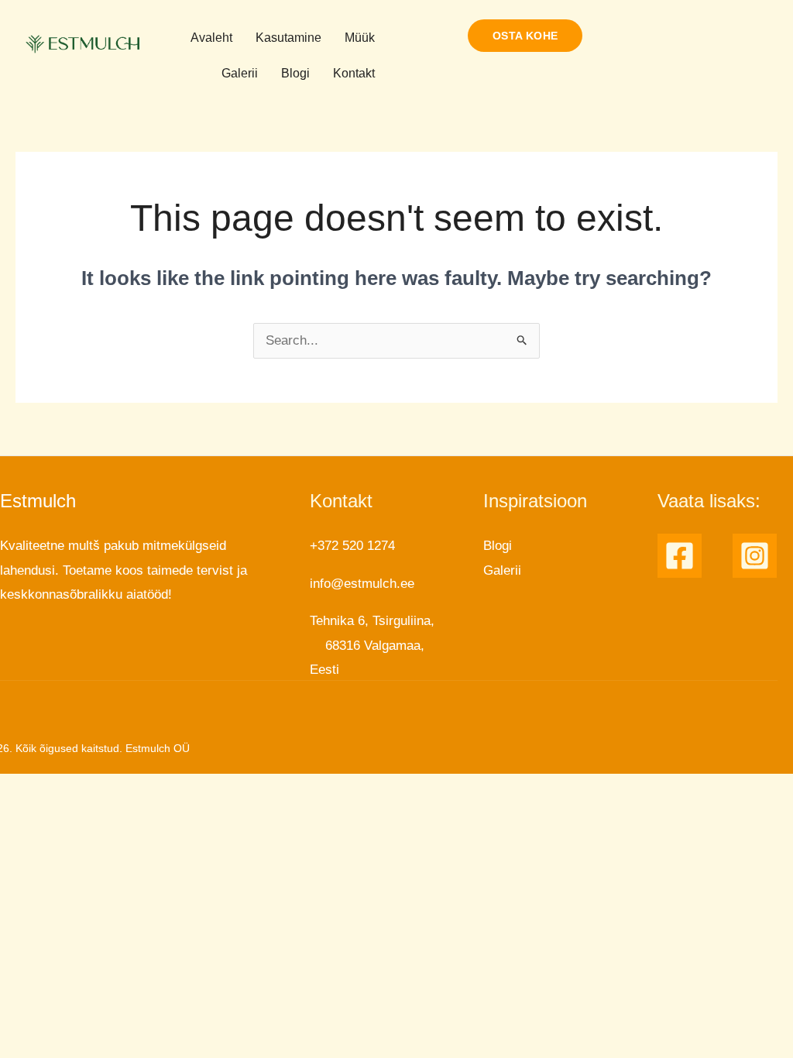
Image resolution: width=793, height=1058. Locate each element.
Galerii (239, 73)
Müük (360, 37)
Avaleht (211, 37)
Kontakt (354, 73)
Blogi (295, 73)
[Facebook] (679, 556)
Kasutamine (288, 37)
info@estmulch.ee (362, 583)
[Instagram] (755, 556)
